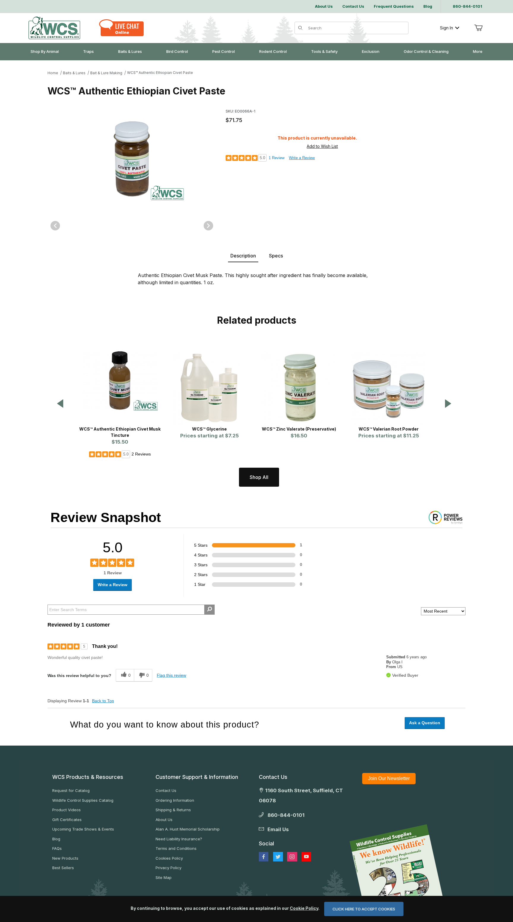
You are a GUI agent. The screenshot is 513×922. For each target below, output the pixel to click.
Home (53, 73)
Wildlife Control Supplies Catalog (82, 800)
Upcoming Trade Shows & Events (83, 829)
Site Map (164, 877)
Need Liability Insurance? (179, 838)
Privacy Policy (168, 867)
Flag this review (171, 675)
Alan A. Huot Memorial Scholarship (188, 829)
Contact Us (166, 790)
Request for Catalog (71, 790)
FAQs (57, 848)
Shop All (259, 477)
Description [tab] (243, 256)
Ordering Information (175, 800)
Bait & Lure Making (106, 73)
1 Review (276, 158)
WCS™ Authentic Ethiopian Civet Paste (160, 72)
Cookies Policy (169, 858)
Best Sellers (63, 867)
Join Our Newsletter (389, 778)
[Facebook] (263, 856)
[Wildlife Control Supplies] (54, 28)
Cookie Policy (304, 908)
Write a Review (302, 158)
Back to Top (103, 700)
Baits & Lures (74, 73)
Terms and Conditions (176, 848)
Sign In (446, 27)
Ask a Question (424, 722)
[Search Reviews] (209, 610)
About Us (164, 819)
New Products (65, 858)
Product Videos (66, 809)
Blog (56, 838)
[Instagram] (292, 856)
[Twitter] (278, 856)
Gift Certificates (67, 819)
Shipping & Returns (173, 809)
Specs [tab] (276, 256)
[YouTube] (306, 856)
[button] (60, 404)
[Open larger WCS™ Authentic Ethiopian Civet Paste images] (132, 159)
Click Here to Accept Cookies (363, 909)
